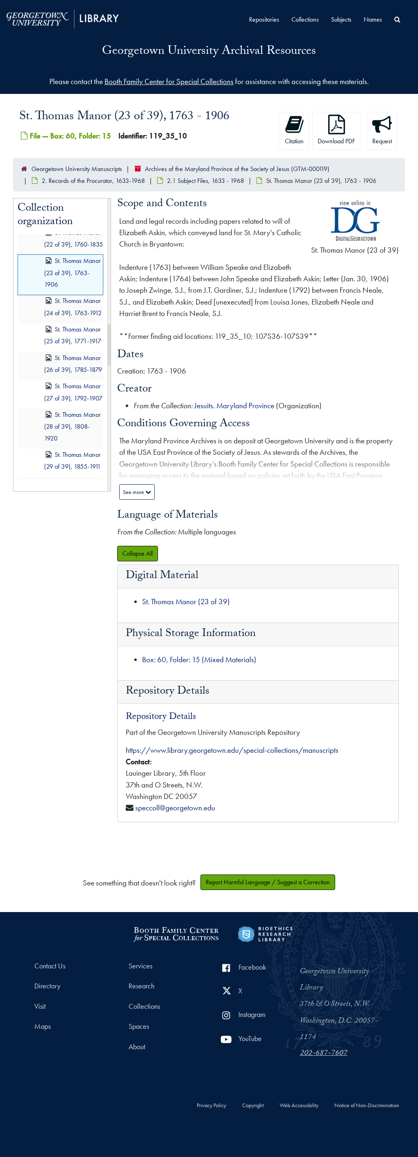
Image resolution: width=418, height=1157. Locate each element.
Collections (305, 19)
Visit (40, 1006)
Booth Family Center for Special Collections (168, 81)
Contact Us (49, 965)
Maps (42, 1026)
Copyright (253, 1105)
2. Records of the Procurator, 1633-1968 (93, 180)
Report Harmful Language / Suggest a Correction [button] (268, 882)
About (137, 1046)
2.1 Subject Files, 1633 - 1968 (205, 180)
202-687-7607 (323, 1053)
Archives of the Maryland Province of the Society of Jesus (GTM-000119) (237, 169)
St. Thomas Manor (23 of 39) (186, 601)
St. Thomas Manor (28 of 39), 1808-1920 (72, 426)
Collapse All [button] (137, 553)
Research (141, 985)
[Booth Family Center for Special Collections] (176, 933)
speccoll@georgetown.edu (175, 808)
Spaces (139, 1026)
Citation (294, 141)
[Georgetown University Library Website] (63, 18)
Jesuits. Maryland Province (234, 405)
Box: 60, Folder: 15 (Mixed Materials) (199, 659)
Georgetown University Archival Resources (209, 52)
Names (373, 19)
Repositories (264, 19)
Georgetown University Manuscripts (76, 169)
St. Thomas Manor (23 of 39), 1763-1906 (72, 272)
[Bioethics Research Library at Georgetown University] (265, 933)
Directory (47, 985)
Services (140, 965)
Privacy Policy (211, 1105)
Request (382, 141)
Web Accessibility (299, 1105)
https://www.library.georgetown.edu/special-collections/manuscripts (232, 750)
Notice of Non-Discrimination (366, 1105)
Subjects (341, 19)
